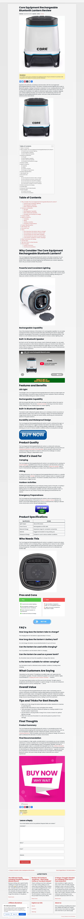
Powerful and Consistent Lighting (30, 151)
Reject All (15, 914)
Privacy (62, 916)
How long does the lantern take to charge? (32, 177)
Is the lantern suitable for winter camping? (32, 183)
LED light (32, 476)
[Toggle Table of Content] (52, 146)
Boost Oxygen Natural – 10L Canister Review (65, 870)
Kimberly (42, 13)
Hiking (24, 167)
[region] (14, 910)
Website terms (68, 916)
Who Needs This (24, 173)
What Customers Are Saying (27, 185)
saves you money (41, 404)
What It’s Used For (25, 164)
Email (21, 849)
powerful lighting (23, 465)
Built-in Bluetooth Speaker (28, 154)
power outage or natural (48, 500)
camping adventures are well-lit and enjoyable (31, 449)
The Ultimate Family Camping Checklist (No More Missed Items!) (18, 879)
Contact (34, 909)
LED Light (24, 157)
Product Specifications (26, 171)
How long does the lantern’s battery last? (32, 179)
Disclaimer (73, 916)
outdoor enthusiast (59, 746)
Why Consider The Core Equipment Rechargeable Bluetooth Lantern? (37, 149)
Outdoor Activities (27, 168)
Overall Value (24, 186)
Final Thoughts (24, 189)
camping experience (24, 733)
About (33, 906)
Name (22, 842)
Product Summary (27, 191)
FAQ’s (22, 176)
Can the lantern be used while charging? (32, 180)
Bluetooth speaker (54, 466)
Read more (11, 897)
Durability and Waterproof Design (30, 161)
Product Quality (24, 162)
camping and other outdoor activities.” (39, 677)
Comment (23, 826)
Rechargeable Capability (28, 152)
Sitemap (34, 911)
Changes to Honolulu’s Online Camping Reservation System (21, 870)
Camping (25, 165)
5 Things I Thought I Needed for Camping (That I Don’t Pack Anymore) (65, 879)
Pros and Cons (24, 174)
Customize (7, 914)
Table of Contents (24, 148)
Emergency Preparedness (28, 170)
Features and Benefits (26, 155)
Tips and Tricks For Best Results (28, 188)
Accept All (22, 914)
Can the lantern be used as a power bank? (32, 182)
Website (22, 855)
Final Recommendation (28, 192)
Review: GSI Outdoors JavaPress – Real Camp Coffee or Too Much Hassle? (41, 879)
